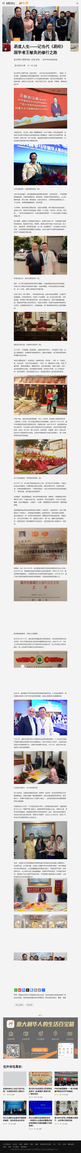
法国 (20, 1144)
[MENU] (3, 3)
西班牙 (26, 1144)
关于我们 (16, 1147)
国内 (31, 1144)
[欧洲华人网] (23, 3)
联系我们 (24, 1147)
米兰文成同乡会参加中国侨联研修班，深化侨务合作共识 (14, 1108)
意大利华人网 (20, 65)
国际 (36, 1144)
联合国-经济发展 (45, 1144)
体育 (4, 1147)
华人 (4, 1094)
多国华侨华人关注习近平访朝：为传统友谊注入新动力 (14, 1078)
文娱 (9, 1147)
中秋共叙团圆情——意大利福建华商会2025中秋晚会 (66, 1078)
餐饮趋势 (71, 1144)
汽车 (59, 1144)
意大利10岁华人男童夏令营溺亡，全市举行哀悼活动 (66, 1108)
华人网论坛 (7, 1144)
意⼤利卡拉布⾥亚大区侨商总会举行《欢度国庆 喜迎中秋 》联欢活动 (40, 1078)
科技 (64, 1144)
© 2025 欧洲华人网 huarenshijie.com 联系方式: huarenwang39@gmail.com (34, 1149)
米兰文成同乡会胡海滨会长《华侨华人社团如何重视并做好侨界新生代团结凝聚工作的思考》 (40, 1108)
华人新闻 (19, 1005)
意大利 (17, 39)
